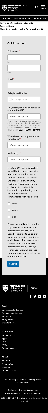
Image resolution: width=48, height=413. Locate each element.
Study (5, 306)
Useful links (7, 331)
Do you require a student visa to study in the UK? (23, 108)
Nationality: (14, 153)
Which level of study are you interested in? (23, 137)
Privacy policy (35, 379)
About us (6, 360)
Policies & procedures (28, 390)
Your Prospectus (22, 18)
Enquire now (40, 18)
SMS (14, 217)
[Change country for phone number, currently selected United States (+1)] (11, 99)
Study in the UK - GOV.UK (28, 130)
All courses (7, 316)
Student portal (8, 335)
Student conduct (12, 393)
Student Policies (9, 370)
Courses (6, 18)
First (9, 62)
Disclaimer (12, 390)
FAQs (4, 345)
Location (6, 367)
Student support (9, 348)
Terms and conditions (31, 393)
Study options (8, 319)
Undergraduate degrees (12, 310)
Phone (15, 210)
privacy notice (18, 256)
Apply (4, 338)
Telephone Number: (18, 93)
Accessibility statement (16, 379)
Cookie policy (23, 383)
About (5, 357)
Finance (5, 342)
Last (9, 73)
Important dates (9, 323)
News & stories (8, 364)
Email (11, 79)
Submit (13, 263)
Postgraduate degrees (12, 313)
